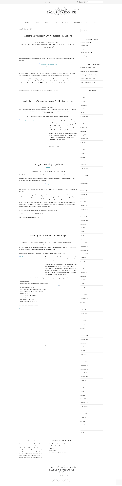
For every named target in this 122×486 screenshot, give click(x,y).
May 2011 (83, 432)
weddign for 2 (65, 111)
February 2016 (84, 313)
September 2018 (84, 253)
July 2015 (83, 324)
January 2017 (84, 294)
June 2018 (83, 265)
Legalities (50, 2)
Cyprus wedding (62, 242)
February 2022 (84, 164)
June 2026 (83, 97)
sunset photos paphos (64, 44)
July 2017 (83, 280)
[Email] (68, 480)
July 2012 (83, 421)
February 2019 (84, 242)
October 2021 (84, 172)
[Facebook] (53, 480)
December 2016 (84, 298)
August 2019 (83, 224)
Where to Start (91, 22)
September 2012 (84, 413)
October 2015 (84, 317)
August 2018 (83, 257)
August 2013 (83, 380)
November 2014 (84, 335)
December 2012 (84, 402)
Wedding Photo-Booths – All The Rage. (47, 235)
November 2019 (84, 213)
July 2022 (83, 146)
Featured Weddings (23, 2)
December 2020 (84, 183)
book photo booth (52, 242)
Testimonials (33, 2)
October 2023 (84, 127)
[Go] (87, 2)
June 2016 (83, 306)
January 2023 (84, 135)
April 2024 (83, 123)
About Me (40, 2)
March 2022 (83, 161)
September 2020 (84, 194)
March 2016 (83, 309)
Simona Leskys (84, 56)
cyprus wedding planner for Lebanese (47, 109)
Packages (46, 22)
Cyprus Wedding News (53, 42)
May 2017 (83, 283)
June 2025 (83, 108)
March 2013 (83, 398)
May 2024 (83, 120)
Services (65, 22)
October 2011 (84, 425)
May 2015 (83, 332)
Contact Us (77, 22)
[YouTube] (61, 480)
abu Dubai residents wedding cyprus (29, 109)
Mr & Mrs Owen (84, 45)
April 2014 (83, 350)
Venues (35, 22)
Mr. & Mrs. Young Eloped (86, 42)
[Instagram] (57, 480)
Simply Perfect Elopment (86, 49)
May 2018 (83, 268)
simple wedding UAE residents (47, 111)
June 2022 (83, 149)
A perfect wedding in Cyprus (87, 52)
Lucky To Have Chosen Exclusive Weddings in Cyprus (47, 101)
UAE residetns (58, 111)
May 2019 (83, 235)
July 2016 (83, 302)
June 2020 (83, 198)
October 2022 (84, 142)
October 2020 (84, 190)
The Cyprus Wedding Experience (48, 164)
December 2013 (84, 365)
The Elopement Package (90, 67)
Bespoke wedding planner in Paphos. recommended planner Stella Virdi (40, 44)
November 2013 (84, 369)
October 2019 (84, 216)
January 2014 (84, 361)
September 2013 (84, 376)
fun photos (69, 242)
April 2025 (83, 112)
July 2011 (83, 428)
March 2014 (83, 354)
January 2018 (84, 272)
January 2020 (84, 205)
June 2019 (83, 231)
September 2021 (84, 175)
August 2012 (83, 417)
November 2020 (84, 187)
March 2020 (83, 201)
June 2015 (83, 328)
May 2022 (83, 153)
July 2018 (83, 261)
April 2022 (83, 157)
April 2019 (83, 239)
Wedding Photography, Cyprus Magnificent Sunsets (48, 35)
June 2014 (83, 346)
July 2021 (83, 179)
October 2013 (84, 372)
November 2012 (84, 406)
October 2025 (84, 105)
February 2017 (84, 291)
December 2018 (84, 246)
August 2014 (83, 343)
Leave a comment (48, 47)
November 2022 (84, 138)
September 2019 (84, 220)
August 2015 (83, 320)
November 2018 (84, 250)
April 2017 (83, 287)
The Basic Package (93, 75)
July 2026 (83, 94)
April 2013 (83, 395)
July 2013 (83, 384)
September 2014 (84, 339)
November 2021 (84, 168)
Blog (45, 2)
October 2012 (84, 410)
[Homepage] (64, 480)
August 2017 (83, 276)
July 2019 (83, 227)
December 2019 (84, 209)
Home (27, 22)
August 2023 (83, 131)
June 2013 (83, 387)
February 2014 (84, 358)
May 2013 (83, 391)
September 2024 (84, 116)
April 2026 (83, 101)
